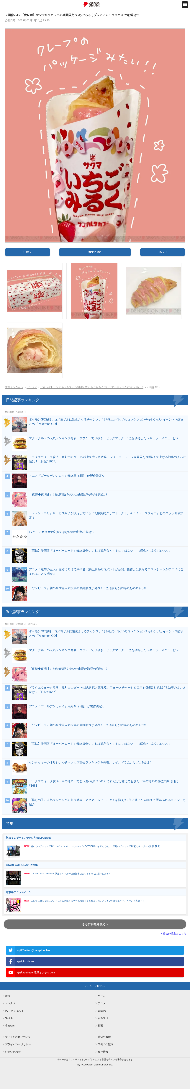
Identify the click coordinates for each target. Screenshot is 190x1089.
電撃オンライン (14, 387)
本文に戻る (95, 252)
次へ (161, 252)
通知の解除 (104, 1036)
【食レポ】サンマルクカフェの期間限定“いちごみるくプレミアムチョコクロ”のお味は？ (91, 387)
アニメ (102, 1003)
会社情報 (103, 1051)
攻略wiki (9, 1025)
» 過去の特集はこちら (173, 933)
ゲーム (102, 995)
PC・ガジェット (14, 1010)
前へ (28, 252)
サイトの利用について (18, 1036)
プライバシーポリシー (18, 1044)
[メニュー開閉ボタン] (185, 4)
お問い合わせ (13, 1051)
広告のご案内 (105, 1044)
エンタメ (32, 387)
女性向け (103, 1018)
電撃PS (102, 1010)
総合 (7, 995)
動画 (100, 1025)
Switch (9, 1018)
